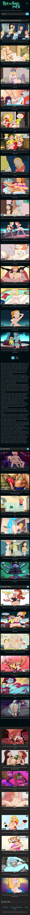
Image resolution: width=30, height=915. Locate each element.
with (1, 367)
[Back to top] (25, 911)
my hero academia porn (16, 907)
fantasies (15, 381)
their (15, 376)
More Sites (5, 907)
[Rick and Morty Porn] (12, 5)
